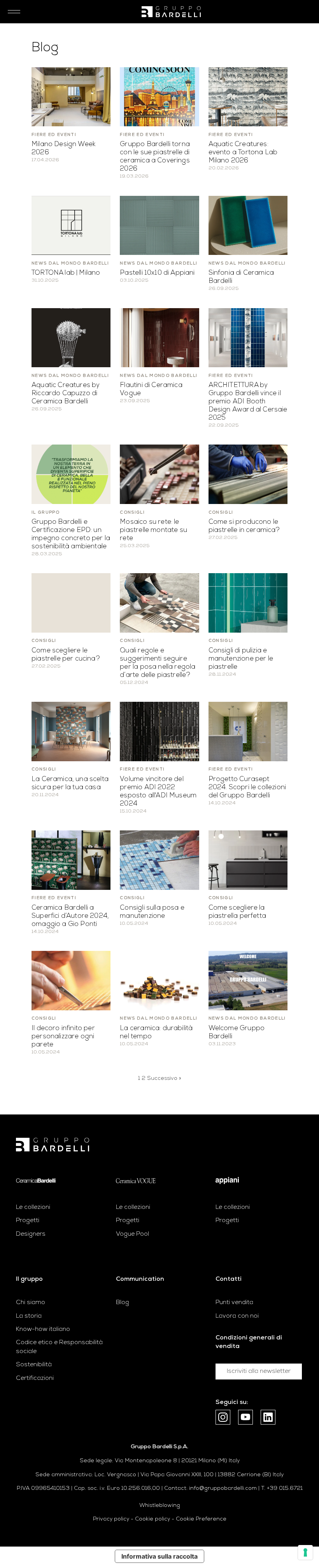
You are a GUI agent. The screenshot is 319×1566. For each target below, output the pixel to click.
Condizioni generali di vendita (249, 1342)
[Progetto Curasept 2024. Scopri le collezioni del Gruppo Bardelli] (248, 731)
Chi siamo (30, 1302)
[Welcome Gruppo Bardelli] (248, 980)
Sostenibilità (34, 1365)
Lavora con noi (237, 1316)
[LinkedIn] (268, 1417)
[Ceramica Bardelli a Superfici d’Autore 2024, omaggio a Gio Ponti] (71, 859)
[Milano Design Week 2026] (71, 96)
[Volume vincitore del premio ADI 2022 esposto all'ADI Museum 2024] (159, 731)
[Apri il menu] (11, 11)
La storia (29, 1316)
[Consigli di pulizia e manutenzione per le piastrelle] (248, 602)
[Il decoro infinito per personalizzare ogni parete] (71, 980)
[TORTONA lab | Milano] (71, 225)
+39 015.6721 (285, 1488)
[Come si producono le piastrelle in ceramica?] (248, 474)
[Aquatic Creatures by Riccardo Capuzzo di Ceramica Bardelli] (71, 337)
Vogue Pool (132, 1234)
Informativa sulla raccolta (159, 1556)
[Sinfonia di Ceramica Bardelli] (248, 225)
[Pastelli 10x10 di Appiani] (159, 225)
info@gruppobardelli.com (223, 1488)
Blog (122, 1302)
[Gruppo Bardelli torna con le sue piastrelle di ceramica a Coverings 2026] (159, 96)
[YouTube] (245, 1417)
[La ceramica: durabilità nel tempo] (159, 980)
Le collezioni (33, 1207)
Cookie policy (152, 1519)
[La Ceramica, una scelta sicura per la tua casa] (71, 731)
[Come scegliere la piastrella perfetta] (248, 859)
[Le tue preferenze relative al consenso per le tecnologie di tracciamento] (305, 1552)
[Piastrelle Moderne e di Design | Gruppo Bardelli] (52, 1144)
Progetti (27, 1220)
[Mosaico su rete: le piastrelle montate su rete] (159, 474)
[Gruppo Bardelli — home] (171, 11)
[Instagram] (223, 1417)
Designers (31, 1234)
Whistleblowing (159, 1505)
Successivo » (164, 1078)
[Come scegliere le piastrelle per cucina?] (71, 602)
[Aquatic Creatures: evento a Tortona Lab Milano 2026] (248, 96)
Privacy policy (111, 1519)
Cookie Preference (201, 1519)
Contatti (229, 1279)
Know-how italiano (43, 1329)
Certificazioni (35, 1378)
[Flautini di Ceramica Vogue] (159, 337)
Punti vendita (234, 1302)
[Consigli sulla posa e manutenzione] (159, 859)
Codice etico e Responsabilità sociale (59, 1346)
